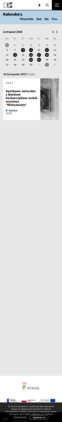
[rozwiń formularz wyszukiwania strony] (47, 5)
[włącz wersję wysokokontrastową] (39, 5)
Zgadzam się (39, 417)
